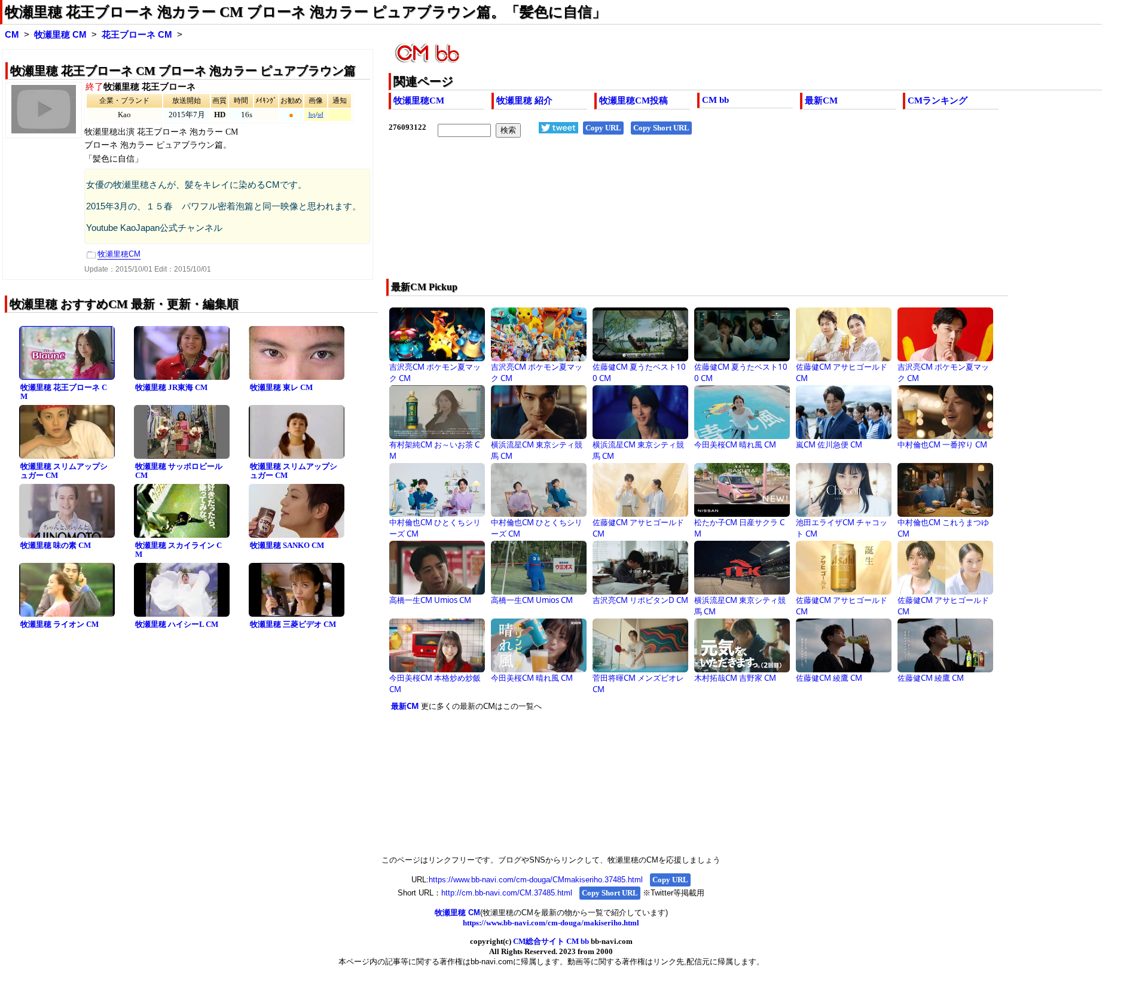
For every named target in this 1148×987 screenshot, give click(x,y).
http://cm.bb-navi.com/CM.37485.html (506, 892)
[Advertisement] (674, 216)
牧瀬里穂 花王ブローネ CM (63, 392)
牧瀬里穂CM (418, 100)
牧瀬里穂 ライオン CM (59, 624)
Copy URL (603, 127)
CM (12, 34)
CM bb (715, 100)
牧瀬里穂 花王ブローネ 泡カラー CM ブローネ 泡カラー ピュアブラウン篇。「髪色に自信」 (305, 12)
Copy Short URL (661, 127)
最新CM (821, 100)
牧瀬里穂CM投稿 (633, 100)
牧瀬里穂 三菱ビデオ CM (293, 624)
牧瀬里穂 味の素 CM (55, 545)
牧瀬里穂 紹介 (524, 100)
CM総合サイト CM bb (551, 941)
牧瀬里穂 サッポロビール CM (178, 471)
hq (312, 114)
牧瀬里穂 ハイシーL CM (176, 624)
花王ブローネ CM (137, 34)
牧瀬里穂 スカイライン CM (178, 550)
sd (320, 114)
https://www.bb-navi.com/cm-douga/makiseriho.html (551, 922)
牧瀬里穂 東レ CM (281, 387)
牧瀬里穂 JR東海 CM (171, 387)
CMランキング (937, 100)
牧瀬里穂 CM (60, 34)
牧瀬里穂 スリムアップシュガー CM (64, 471)
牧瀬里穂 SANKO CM (287, 545)
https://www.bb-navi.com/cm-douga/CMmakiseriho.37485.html (536, 879)
